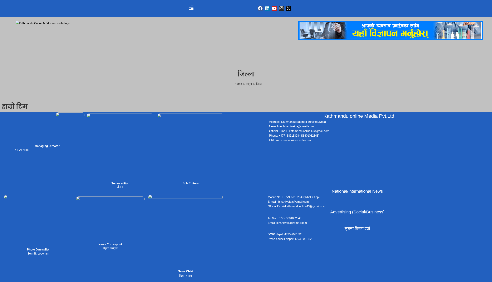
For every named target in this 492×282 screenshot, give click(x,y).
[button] (191, 8)
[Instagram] (281, 8)
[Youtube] (274, 8)
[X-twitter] (288, 8)
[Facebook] (260, 8)
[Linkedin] (267, 8)
